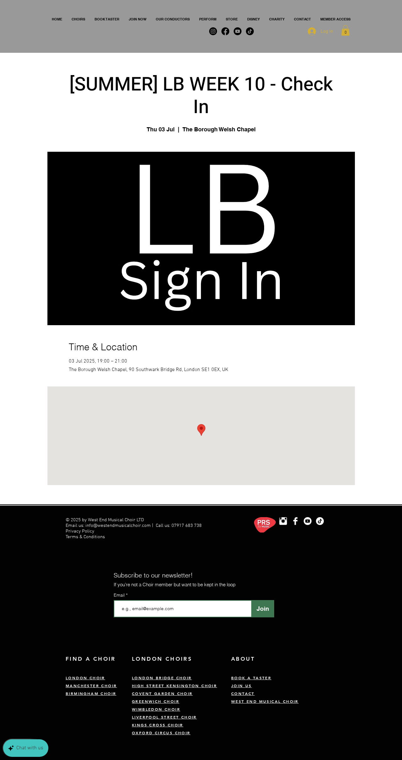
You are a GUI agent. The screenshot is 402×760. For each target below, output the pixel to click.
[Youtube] (308, 521)
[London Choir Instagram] (283, 521)
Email (120, 595)
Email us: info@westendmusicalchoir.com (108, 525)
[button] (78, 19)
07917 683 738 (186, 525)
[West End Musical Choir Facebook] (295, 521)
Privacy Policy (80, 531)
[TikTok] (320, 521)
